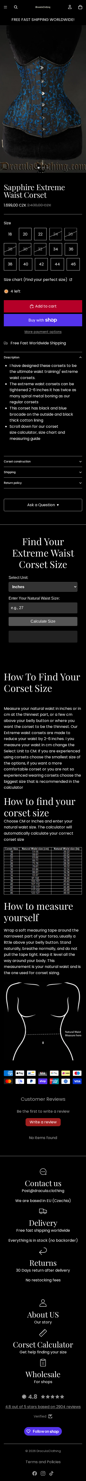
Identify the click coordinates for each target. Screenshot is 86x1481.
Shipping (10, 472)
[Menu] (5, 7)
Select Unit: (18, 578)
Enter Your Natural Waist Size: (34, 598)
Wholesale (43, 1374)
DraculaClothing (49, 1451)
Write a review (43, 1122)
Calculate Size (43, 621)
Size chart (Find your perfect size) (36, 279)
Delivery (43, 1222)
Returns (43, 1262)
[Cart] (80, 7)
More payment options (43, 332)
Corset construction (17, 461)
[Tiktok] (51, 1473)
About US (43, 1314)
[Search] (16, 7)
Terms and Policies (43, 1462)
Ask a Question (43, 505)
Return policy (13, 483)
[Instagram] (43, 1473)
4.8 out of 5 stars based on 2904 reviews (43, 1406)
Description (11, 357)
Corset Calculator (43, 1344)
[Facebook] (35, 1473)
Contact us (43, 1183)
